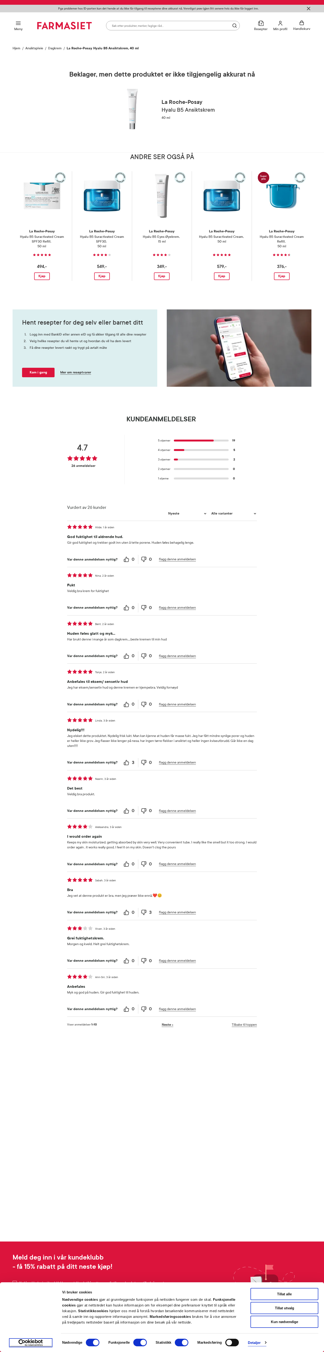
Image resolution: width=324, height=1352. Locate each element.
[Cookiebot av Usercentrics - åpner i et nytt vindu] (30, 1342)
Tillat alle (284, 1294)
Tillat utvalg (284, 1308)
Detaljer (254, 1343)
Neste (167, 1024)
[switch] (140, 1342)
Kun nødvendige (284, 1322)
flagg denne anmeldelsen (177, 559)
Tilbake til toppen (244, 1025)
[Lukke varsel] (308, 8)
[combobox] (173, 25)
